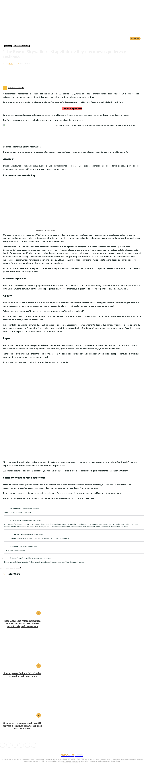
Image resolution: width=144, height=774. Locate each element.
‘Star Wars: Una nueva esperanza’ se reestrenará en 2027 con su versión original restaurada (22, 623)
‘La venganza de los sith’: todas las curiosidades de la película (22, 675)
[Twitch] (21, 745)
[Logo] (75, 28)
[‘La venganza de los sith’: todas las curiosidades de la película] (22, 650)
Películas (8, 46)
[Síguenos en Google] (5, 88)
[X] (27, 745)
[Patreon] (15, 745)
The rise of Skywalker (21, 46)
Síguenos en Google (16, 88)
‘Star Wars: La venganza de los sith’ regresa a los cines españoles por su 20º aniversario (22, 726)
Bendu (11, 64)
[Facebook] (8, 745)
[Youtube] (33, 745)
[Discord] (2, 745)
